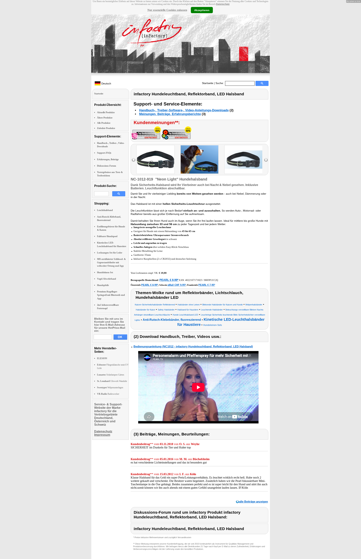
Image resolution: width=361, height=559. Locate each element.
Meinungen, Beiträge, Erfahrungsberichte (170, 114)
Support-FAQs (104, 153)
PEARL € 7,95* (206, 285)
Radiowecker (108, 394)
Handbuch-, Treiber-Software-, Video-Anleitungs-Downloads (184, 110)
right (266, 160)
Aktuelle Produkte (106, 112)
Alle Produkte (103, 123)
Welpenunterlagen (110, 387)
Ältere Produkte (104, 117)
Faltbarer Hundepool (107, 236)
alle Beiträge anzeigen (253, 501)
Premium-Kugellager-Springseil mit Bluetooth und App (111, 295)
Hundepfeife (103, 285)
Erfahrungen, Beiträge (108, 159)
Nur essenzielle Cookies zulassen (167, 9)
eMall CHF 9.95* (177, 285)
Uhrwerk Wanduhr (112, 381)
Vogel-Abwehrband (106, 279)
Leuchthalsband (105, 210)
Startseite (207, 83)
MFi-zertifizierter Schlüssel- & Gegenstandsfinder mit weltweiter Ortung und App (111, 262)
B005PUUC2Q (211, 280)
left (133, 160)
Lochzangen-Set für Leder (109, 252)
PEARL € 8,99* (168, 279)
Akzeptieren (201, 9)
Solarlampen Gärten (110, 374)
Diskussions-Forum (106, 166)
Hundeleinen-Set (105, 272)
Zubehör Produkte (106, 128)
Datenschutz (223, 4)
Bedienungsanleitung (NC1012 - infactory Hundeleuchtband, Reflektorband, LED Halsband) (193, 346)
